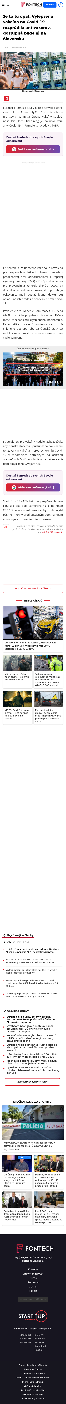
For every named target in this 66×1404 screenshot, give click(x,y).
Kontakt (33, 1269)
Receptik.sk (40, 1346)
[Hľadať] (8, 5)
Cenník (33, 1286)
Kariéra (33, 1291)
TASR (6, 48)
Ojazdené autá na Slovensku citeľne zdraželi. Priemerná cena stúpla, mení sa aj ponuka (33, 1070)
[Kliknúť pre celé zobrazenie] (33, 71)
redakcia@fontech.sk (51, 532)
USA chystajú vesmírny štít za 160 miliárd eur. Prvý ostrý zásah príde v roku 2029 (32, 1055)
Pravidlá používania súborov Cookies (33, 1378)
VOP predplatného (32, 1386)
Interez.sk (39, 1335)
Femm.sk (39, 1342)
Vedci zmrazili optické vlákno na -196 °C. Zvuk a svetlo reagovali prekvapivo (31, 971)
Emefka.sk (40, 1339)
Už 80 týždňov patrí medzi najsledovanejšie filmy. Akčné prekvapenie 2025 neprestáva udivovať (32, 950)
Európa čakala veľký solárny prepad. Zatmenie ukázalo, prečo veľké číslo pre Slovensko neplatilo (31, 1019)
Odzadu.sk (25, 1339)
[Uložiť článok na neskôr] (6, 98)
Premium (49, 5)
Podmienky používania (32, 1382)
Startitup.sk (25, 1335)
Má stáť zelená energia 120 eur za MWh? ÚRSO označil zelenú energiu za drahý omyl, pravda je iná (31, 1038)
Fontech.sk (25, 1342)
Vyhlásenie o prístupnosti (33, 1373)
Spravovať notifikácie (33, 1299)
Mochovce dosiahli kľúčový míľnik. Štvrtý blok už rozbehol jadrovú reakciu (32, 1062)
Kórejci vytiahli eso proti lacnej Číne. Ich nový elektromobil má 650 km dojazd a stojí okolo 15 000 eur (32, 983)
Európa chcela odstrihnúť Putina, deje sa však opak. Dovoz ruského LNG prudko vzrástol (32, 1048)
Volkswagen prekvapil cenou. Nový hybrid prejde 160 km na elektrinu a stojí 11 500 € (32, 995)
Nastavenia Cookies (33, 1369)
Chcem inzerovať (33, 1274)
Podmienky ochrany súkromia (33, 1365)
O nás (33, 1278)
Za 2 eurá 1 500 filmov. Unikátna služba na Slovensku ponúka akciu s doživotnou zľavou (30, 961)
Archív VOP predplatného (33, 1390)
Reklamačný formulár (32, 1394)
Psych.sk (39, 1350)
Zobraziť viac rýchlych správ (32, 1082)
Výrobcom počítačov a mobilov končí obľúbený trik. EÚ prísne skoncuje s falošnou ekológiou (30, 1029)
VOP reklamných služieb (33, 1399)
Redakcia (33, 1282)
